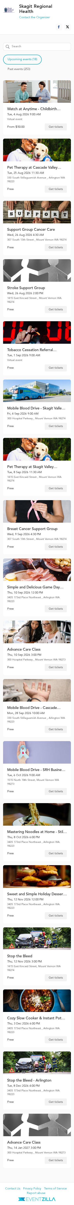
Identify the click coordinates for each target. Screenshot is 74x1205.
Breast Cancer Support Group (32, 529)
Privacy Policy (32, 1188)
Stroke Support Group (26, 288)
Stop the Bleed (19, 956)
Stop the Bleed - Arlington (29, 1080)
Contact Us (12, 1188)
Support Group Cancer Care (31, 230)
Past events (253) (19, 69)
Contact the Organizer (34, 17)
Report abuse (36, 1193)
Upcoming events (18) (22, 59)
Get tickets (56, 126)
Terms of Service (55, 1188)
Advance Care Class (23, 649)
